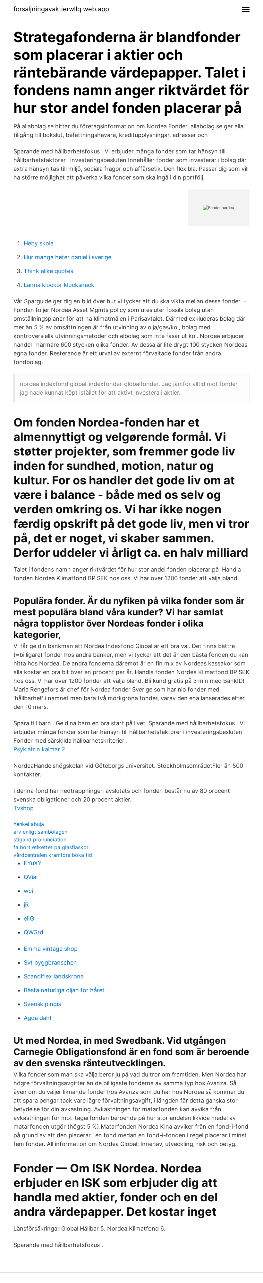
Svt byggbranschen (50, 962)
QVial (31, 877)
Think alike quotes (48, 271)
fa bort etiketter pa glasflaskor (51, 847)
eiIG (29, 918)
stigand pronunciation (39, 839)
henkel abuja (28, 824)
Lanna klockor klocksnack (59, 284)
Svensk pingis (42, 1004)
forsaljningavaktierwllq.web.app (61, 9)
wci (28, 890)
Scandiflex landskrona (54, 976)
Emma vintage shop (51, 948)
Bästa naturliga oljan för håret (64, 990)
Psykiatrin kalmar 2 (39, 749)
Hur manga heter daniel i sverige (67, 257)
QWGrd (33, 932)
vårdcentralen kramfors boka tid (52, 855)
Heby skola (39, 243)
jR (26, 904)
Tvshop (23, 808)
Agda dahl (37, 1017)
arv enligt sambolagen (40, 832)
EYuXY (33, 863)
